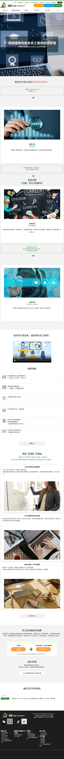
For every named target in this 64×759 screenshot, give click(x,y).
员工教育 (26, 2)
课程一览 (32, 443)
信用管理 (20, 2)
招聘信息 (53, 2)
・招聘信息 (42, 739)
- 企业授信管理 (4, 732)
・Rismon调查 (43, 732)
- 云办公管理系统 (5, 739)
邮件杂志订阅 (48, 5)
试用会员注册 (58, 5)
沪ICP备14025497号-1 (45, 715)
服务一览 (5, 10)
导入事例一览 (32, 616)
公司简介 (47, 2)
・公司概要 (42, 738)
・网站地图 (42, 741)
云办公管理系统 (34, 2)
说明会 (26, 10)
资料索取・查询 (38, 5)
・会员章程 (42, 742)
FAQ (58, 10)
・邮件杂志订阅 (43, 734)
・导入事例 (16, 736)
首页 (15, 2)
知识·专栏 (36, 10)
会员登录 (41, 2)
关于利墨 (47, 10)
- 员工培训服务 (4, 736)
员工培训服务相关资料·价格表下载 (32, 673)
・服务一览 (3, 734)
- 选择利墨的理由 (18, 734)
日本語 (60, 2)
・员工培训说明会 (31, 736)
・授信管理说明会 (31, 734)
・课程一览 (3, 737)
